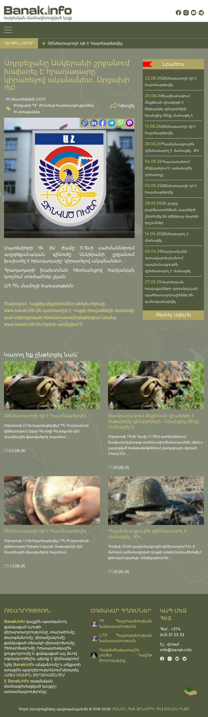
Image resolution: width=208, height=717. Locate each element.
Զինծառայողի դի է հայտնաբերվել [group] (85, 43)
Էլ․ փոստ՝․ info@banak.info (173, 647)
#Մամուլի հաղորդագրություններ (66, 105)
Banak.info (18, 680)
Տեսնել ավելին (173, 314)
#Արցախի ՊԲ (26, 105)
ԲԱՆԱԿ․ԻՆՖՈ (176, 709)
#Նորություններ (27, 111)
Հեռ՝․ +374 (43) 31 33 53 (172, 632)
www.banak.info (19, 310)
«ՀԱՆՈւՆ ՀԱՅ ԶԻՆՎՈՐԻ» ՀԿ (136, 709)
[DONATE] (190, 691)
